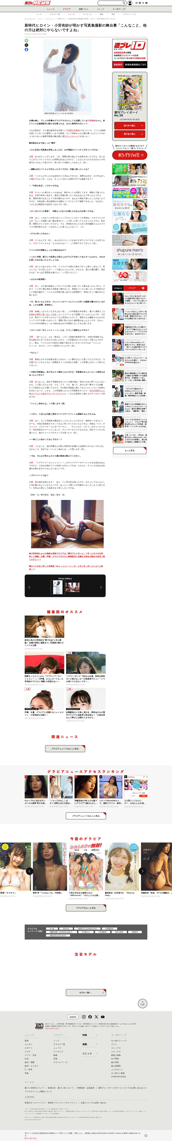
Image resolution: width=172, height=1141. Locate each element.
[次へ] (101, 587)
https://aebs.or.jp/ (52, 1028)
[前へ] (29, 587)
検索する (124, 3)
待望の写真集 (74, 130)
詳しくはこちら (31, 1138)
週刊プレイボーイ (70, 136)
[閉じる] (146, 1135)
